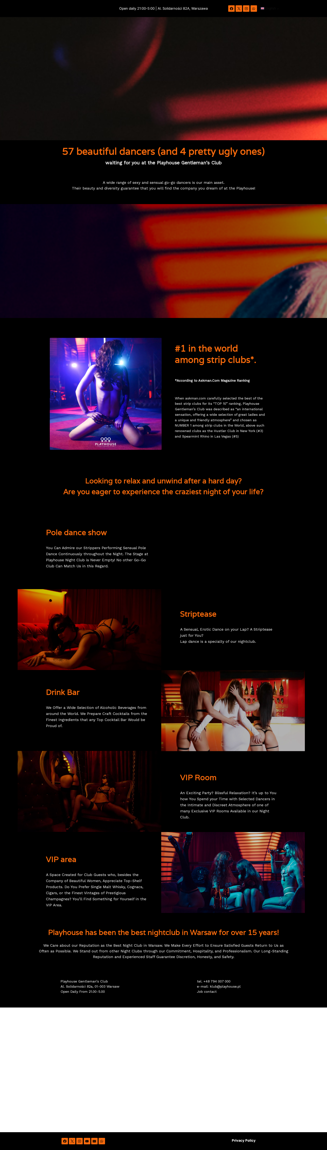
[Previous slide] (53, 393)
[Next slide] (159, 393)
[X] (239, 8)
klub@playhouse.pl (225, 986)
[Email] (94, 1141)
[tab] (94, 453)
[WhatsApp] (254, 8)
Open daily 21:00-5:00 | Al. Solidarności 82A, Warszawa (163, 8)
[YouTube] (87, 1141)
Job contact (207, 991)
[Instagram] (246, 8)
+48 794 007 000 (216, 981)
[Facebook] (231, 8)
